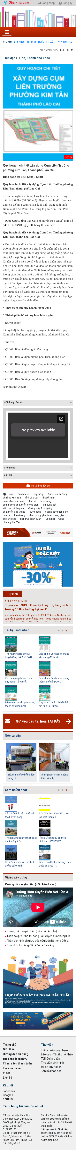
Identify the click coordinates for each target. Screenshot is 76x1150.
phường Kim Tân (12, 497)
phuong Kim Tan (11, 522)
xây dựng (38, 494)
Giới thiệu (9, 1049)
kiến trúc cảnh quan (13, 508)
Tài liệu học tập (50, 1058)
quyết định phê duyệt (14, 501)
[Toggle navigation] (7, 32)
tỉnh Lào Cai (31, 497)
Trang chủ (9, 1044)
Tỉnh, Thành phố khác (34, 58)
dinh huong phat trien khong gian (47, 515)
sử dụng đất (49, 504)
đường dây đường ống (40, 508)
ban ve (6, 515)
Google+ (8, 1095)
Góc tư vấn (13, 735)
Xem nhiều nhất (16, 790)
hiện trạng (46, 501)
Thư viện (9, 58)
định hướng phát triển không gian (21, 504)
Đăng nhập (48, 3)
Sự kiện (13, 594)
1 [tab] (59, 631)
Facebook (9, 1091)
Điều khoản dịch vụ (15, 1058)
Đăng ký (67, 3)
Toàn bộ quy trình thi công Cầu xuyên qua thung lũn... (39, 936)
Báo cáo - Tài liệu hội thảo (57, 1054)
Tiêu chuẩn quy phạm (54, 1050)
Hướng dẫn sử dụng (15, 1054)
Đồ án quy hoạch (51, 1066)
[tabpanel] (22, 672)
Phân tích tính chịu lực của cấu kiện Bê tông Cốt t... (38, 940)
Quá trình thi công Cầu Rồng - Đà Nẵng (30, 945)
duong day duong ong (57, 511)
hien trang (19, 515)
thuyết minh (48, 497)
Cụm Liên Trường (57, 494)
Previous (2, 673)
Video (7, 1072)
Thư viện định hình (52, 1062)
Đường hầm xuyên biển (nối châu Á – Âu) (30, 884)
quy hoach (35, 511)
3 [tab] (66, 631)
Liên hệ (7, 1077)
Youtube (8, 1099)
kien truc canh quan (30, 519)
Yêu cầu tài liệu (12, 1068)
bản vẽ (32, 501)
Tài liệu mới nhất (17, 630)
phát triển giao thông (14, 511)
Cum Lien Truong (55, 519)
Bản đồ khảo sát (51, 1071)
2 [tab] (63, 631)
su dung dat (9, 519)
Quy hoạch (23, 494)
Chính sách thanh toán (17, 1063)
